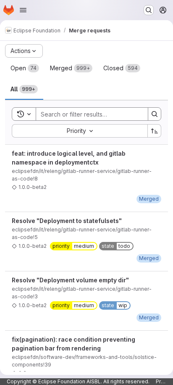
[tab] (25, 68)
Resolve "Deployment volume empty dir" (70, 280)
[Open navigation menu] (23, 10)
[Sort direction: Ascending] (154, 131)
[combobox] (79, 131)
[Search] (154, 114)
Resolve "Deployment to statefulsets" (67, 220)
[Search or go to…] (149, 10)
